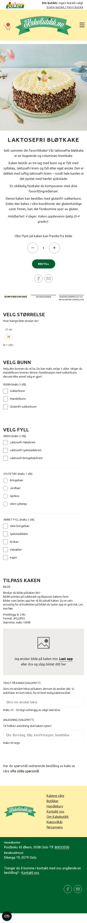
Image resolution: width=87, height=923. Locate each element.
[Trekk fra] (32, 248)
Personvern (55, 827)
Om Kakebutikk (58, 817)
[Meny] (82, 25)
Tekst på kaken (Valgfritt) (21, 683)
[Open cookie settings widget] (7, 916)
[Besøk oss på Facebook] (68, 889)
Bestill (43, 263)
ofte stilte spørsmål (24, 771)
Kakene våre (55, 796)
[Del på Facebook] (38, 279)
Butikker (52, 801)
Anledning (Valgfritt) (18, 719)
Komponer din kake (15, 297)
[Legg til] (54, 248)
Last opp (66, 659)
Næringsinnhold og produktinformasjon (71, 298)
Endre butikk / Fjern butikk (65, 7)
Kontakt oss (55, 811)
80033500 (62, 847)
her (10, 608)
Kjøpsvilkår (55, 822)
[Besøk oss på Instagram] (78, 889)
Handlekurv (55, 806)
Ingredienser (43, 297)
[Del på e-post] (49, 279)
